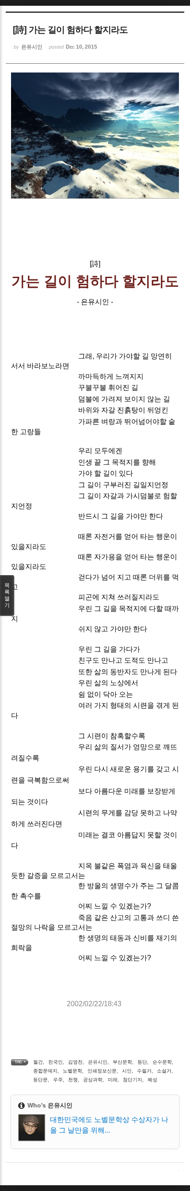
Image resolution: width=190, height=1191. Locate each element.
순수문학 (162, 1062)
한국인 (55, 1062)
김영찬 (75, 1062)
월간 (38, 1062)
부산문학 (122, 1062)
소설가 (164, 1070)
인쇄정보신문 (102, 1070)
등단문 (40, 1079)
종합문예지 (45, 1070)
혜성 (152, 1079)
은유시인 (97, 1062)
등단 (142, 1062)
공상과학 (93, 1079)
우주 (58, 1079)
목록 (7, 595)
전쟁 (73, 1079)
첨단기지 (132, 1079)
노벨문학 (72, 1070)
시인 (127, 1070)
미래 (113, 1079)
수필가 (144, 1070)
